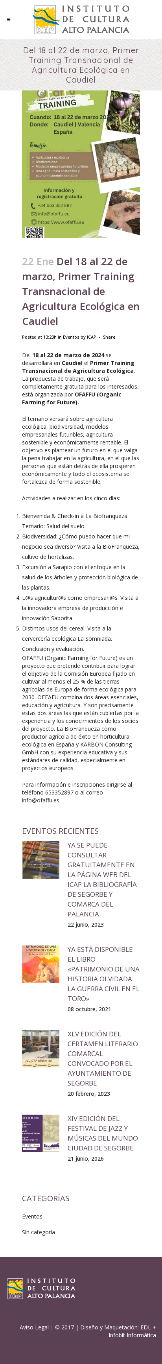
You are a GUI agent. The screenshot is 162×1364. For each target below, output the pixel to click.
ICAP (91, 337)
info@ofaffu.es (40, 800)
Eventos (71, 337)
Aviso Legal (34, 1327)
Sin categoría (38, 1232)
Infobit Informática (132, 1335)
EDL (145, 1327)
